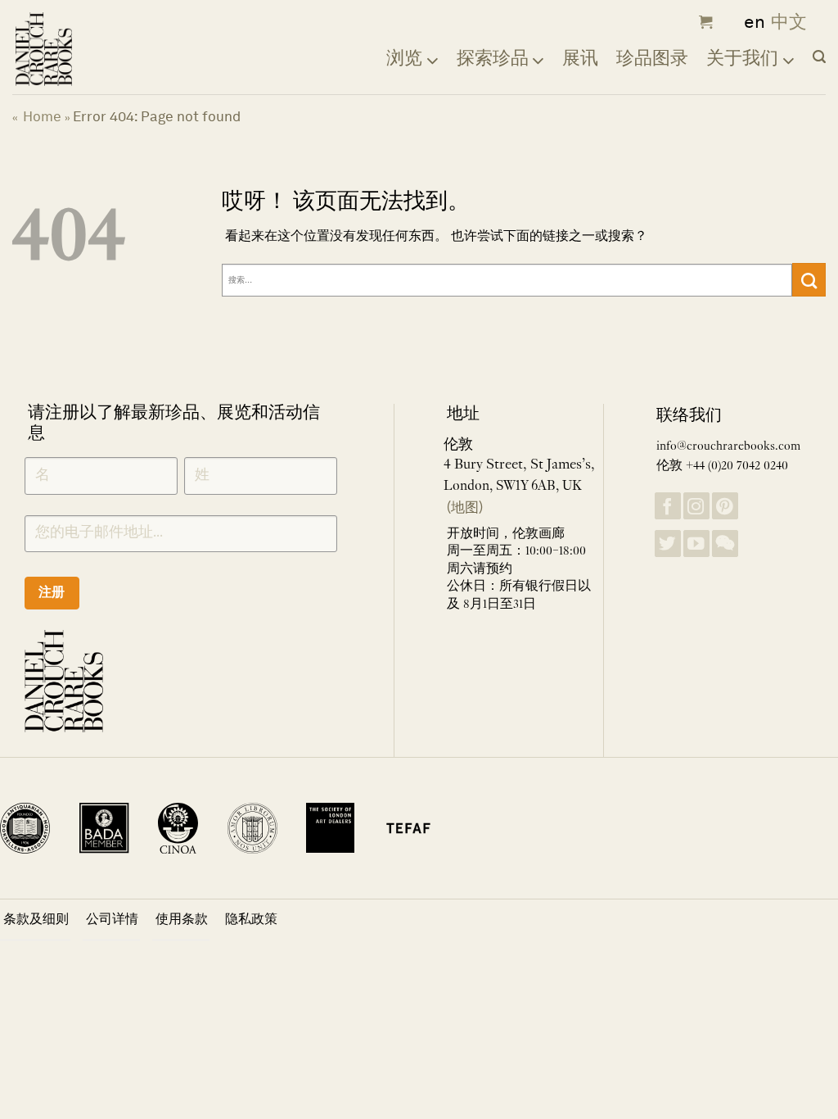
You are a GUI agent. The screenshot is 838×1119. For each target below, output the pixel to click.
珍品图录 (652, 57)
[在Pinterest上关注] (725, 505)
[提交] (809, 279)
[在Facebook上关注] (668, 505)
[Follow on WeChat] (725, 543)
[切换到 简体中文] (789, 22)
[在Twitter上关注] (668, 543)
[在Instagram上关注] (696, 505)
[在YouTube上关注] (696, 543)
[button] (704, 22)
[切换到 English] (749, 22)
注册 (51, 592)
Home (42, 116)
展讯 (580, 57)
